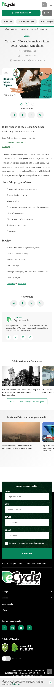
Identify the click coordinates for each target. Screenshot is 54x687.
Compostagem (27, 22)
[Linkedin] (23, 337)
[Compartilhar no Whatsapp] (13, 115)
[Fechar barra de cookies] (50, 682)
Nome (7, 504)
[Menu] (51, 4)
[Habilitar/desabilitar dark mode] (21, 104)
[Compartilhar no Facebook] (22, 115)
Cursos (23, 29)
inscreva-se (22, 283)
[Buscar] (44, 4)
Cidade (8, 530)
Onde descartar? (22, 13)
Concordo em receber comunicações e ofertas (26, 543)
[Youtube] (21, 627)
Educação (14, 29)
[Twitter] (15, 337)
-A (33, 104)
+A (27, 104)
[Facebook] (8, 337)
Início (7, 29)
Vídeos (9, 22)
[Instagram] (30, 337)
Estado (8, 517)
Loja (48, 13)
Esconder (31, 138)
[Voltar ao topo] (49, 671)
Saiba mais (11, 283)
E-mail (7, 491)
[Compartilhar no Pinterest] (40, 115)
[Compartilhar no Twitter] (31, 115)
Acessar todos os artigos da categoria (27, 402)
